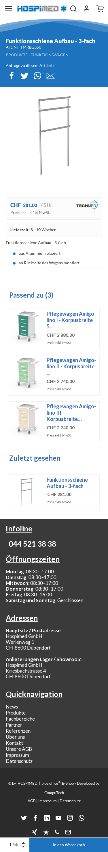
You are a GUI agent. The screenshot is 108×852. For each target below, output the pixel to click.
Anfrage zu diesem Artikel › (30, 65)
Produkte (17, 54)
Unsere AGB (19, 749)
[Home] (42, 8)
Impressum (17, 755)
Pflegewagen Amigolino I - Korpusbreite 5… (71, 320)
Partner (14, 725)
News (12, 707)
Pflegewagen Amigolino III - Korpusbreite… (71, 412)
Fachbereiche (20, 719)
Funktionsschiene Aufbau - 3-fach (67, 482)
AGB (31, 801)
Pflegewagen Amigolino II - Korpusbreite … (71, 366)
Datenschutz (19, 761)
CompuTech (54, 792)
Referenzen (18, 731)
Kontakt (14, 743)
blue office (50, 783)
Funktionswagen (50, 54)
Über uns (15, 737)
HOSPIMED (27, 783)
